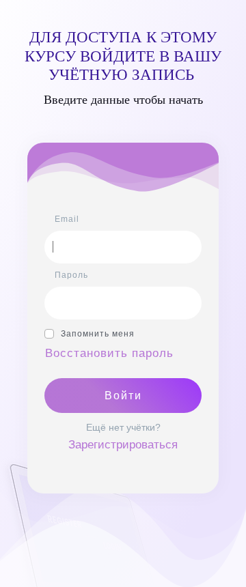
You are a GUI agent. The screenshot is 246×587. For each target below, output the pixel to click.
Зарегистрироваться (123, 444)
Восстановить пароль (109, 353)
